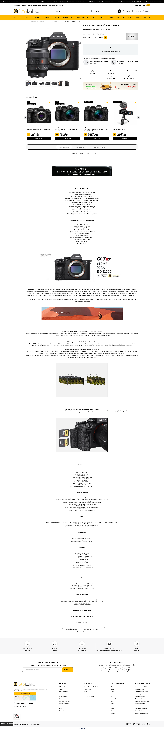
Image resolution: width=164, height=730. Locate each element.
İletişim (30, 5)
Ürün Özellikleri (64, 147)
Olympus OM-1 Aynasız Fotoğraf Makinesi (38, 129)
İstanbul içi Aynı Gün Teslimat (92, 687)
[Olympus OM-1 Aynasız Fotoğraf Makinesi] (39, 113)
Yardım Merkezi (63, 711)
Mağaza (24, 5)
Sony (112, 691)
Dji (111, 696)
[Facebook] (110, 669)
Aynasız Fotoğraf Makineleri (142, 687)
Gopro (112, 701)
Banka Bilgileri (37, 5)
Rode (112, 708)
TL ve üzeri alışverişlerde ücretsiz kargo (136, 1)
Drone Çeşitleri (139, 694)
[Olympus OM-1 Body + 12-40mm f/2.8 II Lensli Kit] (67, 113)
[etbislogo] (17, 716)
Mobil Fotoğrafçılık (140, 699)
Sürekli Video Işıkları (140, 696)
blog (148, 5)
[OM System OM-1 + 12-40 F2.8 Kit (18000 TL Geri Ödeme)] (96, 113)
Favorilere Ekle (49, 102)
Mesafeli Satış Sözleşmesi (66, 694)
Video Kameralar (139, 706)
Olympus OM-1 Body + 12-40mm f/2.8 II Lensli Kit (66, 130)
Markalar (44, 5)
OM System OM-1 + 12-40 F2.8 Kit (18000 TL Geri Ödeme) (96, 130)
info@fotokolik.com (21, 706)
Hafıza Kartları (139, 711)
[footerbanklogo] (138, 724)
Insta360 (113, 699)
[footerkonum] (25, 696)
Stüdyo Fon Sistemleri (141, 708)
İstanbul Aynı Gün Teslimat (56, 5)
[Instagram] (103, 669)
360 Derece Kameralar (141, 691)
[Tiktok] (129, 669)
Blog (85, 691)
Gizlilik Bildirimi (63, 696)
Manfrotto (114, 706)
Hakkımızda (17, 5)
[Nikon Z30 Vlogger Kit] (125, 113)
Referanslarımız (63, 706)
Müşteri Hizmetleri (64, 703)
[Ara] (91, 11)
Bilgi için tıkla (93, 63)
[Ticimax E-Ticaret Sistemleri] (82, 729)
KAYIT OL (67, 670)
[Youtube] (122, 669)
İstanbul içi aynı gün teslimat (15, 1)
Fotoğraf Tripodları (140, 703)
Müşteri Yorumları (89, 696)
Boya (112, 711)
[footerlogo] (24, 684)
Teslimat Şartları (63, 699)
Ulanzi (112, 703)
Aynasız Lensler (139, 689)
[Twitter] (116, 669)
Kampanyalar (87, 689)
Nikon (112, 689)
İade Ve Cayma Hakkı (64, 701)
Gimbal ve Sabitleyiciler (141, 713)
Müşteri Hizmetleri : (26, 703)
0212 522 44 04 (140, 5)
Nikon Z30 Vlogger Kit (119, 129)
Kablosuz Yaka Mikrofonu (142, 701)
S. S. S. (60, 708)
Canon (112, 687)
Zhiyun (113, 694)
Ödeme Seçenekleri (98, 147)
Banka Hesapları (63, 691)
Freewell (113, 713)
